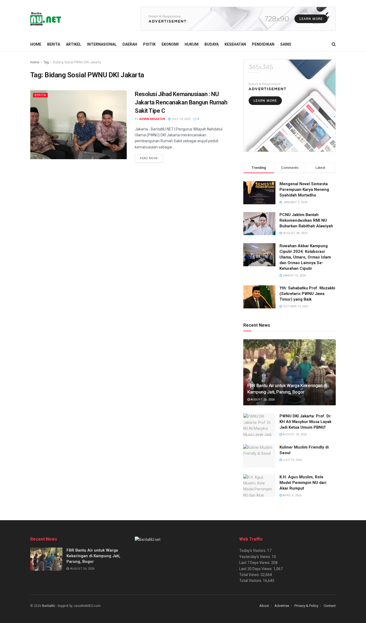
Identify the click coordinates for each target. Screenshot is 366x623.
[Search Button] (334, 44)
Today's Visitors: (253, 550)
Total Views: (249, 575)
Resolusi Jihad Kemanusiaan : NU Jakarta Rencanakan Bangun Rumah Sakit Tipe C (181, 102)
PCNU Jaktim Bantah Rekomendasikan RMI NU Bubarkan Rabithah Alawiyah (306, 220)
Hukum (192, 44)
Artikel (73, 44)
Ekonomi (170, 44)
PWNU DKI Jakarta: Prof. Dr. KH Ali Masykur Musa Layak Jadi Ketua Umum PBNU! (305, 422)
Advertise (281, 606)
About (264, 606)
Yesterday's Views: (255, 557)
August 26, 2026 (262, 399)
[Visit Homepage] (46, 18)
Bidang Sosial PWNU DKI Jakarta (77, 62)
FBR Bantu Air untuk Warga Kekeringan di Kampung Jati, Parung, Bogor (93, 556)
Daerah (129, 44)
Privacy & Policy (306, 606)
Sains (285, 44)
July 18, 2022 (180, 119)
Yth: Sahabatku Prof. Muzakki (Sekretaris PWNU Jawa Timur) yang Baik (307, 294)
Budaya (211, 44)
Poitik (149, 44)
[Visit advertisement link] (238, 19)
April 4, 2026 (291, 495)
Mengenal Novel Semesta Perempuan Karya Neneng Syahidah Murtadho (304, 189)
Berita (53, 44)
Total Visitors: (251, 580)
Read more (151, 158)
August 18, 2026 (294, 434)
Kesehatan (235, 44)
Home (35, 44)
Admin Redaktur (152, 119)
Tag (46, 62)
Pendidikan (263, 44)
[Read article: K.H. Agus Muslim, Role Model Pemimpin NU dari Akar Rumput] (259, 485)
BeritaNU (48, 606)
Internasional (102, 44)
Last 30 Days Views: (256, 569)
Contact (330, 606)
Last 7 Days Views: (255, 562)
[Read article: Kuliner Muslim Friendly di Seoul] (259, 456)
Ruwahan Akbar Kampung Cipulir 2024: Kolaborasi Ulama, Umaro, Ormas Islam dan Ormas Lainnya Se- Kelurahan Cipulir (305, 257)
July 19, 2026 (292, 460)
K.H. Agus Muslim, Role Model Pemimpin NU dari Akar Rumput (302, 483)
